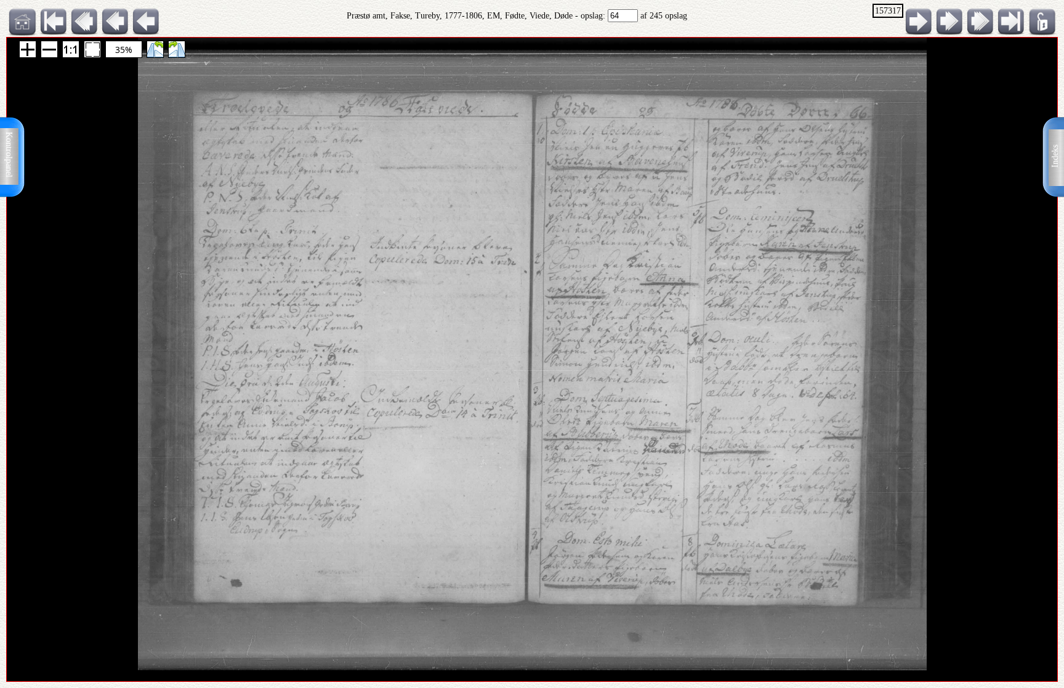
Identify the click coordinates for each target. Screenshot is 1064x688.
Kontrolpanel (9, 154)
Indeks (1055, 156)
